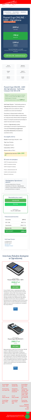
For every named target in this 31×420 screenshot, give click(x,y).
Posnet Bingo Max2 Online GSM (15, 402)
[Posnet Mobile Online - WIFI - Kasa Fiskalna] (15, 269)
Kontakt (27, 408)
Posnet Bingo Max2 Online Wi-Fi (5, 402)
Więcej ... (15, 308)
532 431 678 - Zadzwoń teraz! (15, 55)
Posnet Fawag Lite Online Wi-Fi (24, 397)
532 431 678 (15, 200)
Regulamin (26, 404)
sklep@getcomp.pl (9, 245)
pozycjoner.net (21, 416)
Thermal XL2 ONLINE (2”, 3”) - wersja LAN (15, 390)
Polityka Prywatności (24, 406)
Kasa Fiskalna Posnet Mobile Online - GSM (24, 393)
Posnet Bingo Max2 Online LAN (24, 386)
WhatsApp (15, 204)
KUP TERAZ (15, 287)
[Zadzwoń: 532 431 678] (27, 416)
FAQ (28, 407)
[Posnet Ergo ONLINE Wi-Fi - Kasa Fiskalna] (15, 329)
